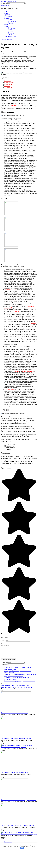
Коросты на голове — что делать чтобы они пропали (17, 825)
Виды (10, 19)
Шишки (6, 11)
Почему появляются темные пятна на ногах (14, 713)
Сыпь (6, 24)
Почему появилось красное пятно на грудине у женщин (18, 800)
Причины (7, 81)
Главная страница (6, 39)
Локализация (12, 21)
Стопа (10, 34)
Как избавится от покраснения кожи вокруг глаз (16, 738)
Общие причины (9, 82)
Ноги (6, 26)
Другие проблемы (10, 36)
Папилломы (8, 16)
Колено (10, 31)
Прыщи (6, 18)
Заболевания (8, 84)
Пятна (6, 13)
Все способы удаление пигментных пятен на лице (16, 687)
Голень (10, 29)
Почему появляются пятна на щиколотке (13, 747)
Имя (3, 637)
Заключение (8, 87)
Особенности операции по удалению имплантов (19, 681)
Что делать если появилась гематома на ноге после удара (19, 834)
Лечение (10, 23)
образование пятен (16, 105)
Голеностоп (11, 33)
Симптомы (11, 28)
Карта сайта (8, 842)
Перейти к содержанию (8, 1)
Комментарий (5, 644)
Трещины (7, 15)
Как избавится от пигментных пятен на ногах (15, 772)
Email (3, 640)
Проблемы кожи (6, 5)
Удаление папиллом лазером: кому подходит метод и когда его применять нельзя (20, 675)
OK (22, 848)
